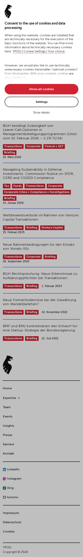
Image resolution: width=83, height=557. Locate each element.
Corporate (33, 146)
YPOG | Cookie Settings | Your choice (39, 51)
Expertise (9, 398)
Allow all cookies (41, 89)
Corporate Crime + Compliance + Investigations (36, 192)
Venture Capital (52, 227)
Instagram (14, 478)
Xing (10, 488)
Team (7, 407)
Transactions (13, 146)
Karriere (8, 444)
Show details (41, 112)
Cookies (8, 531)
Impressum (11, 513)
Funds (17, 186)
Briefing (9, 152)
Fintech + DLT (54, 146)
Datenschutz (12, 522)
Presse (7, 435)
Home (7, 388)
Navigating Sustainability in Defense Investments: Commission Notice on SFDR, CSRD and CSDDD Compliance (38, 174)
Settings (41, 102)
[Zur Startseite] (8, 365)
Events (7, 416)
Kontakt (8, 453)
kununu (12, 497)
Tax (6, 186)
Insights (8, 425)
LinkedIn (13, 469)
